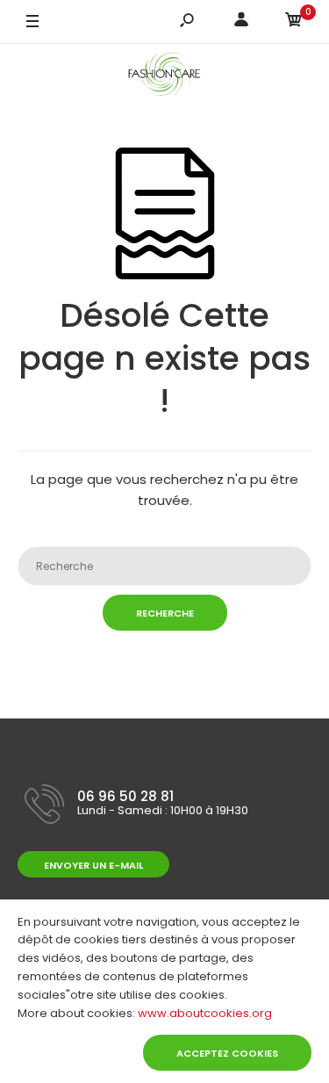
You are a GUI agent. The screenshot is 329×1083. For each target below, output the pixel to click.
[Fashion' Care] (164, 78)
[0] (294, 22)
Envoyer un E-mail (93, 865)
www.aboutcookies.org (205, 1013)
